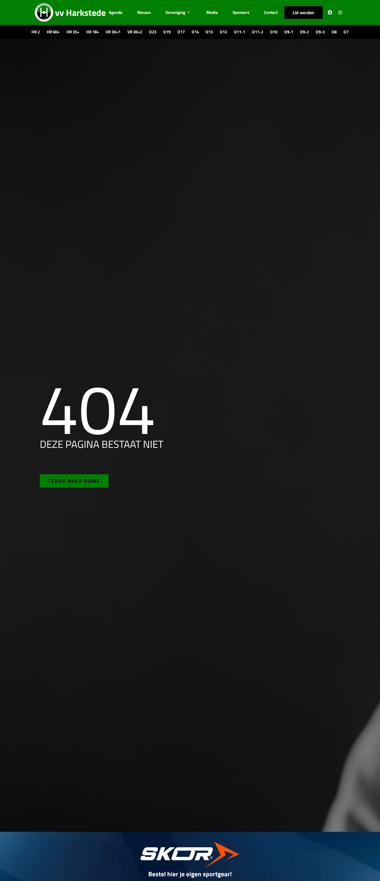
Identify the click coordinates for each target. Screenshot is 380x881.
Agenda (115, 12)
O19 (167, 32)
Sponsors (241, 12)
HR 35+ (72, 32)
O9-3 (320, 32)
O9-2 (304, 32)
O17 (181, 32)
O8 (334, 32)
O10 (273, 32)
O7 (346, 32)
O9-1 (288, 32)
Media (212, 12)
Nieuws (144, 12)
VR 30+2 (134, 32)
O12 (223, 32)
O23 (152, 32)
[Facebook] (329, 12)
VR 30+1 (113, 32)
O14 (195, 32)
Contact (271, 12)
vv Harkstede (80, 12)
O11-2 (257, 32)
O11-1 (239, 32)
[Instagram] (340, 12)
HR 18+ (92, 32)
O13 (209, 32)
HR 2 (35, 32)
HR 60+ (53, 32)
